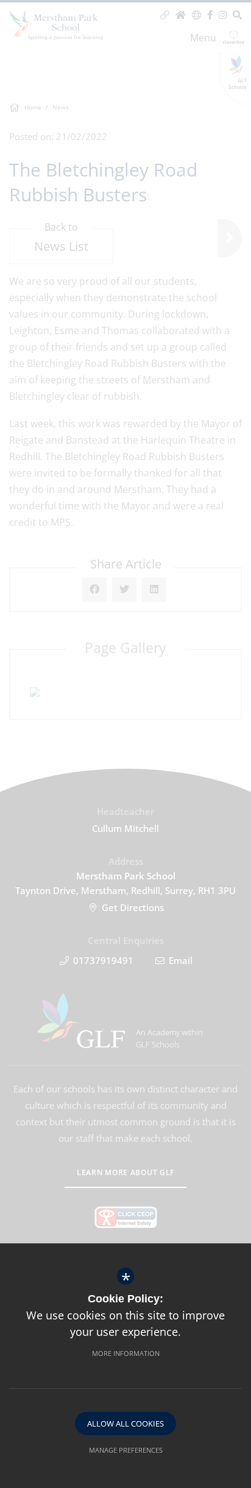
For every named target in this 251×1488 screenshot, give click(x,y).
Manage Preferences (126, 1450)
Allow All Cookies (125, 1423)
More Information (126, 1353)
